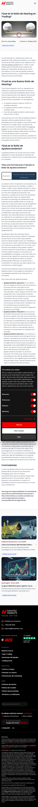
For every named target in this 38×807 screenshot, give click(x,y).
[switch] (33, 400)
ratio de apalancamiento (10, 65)
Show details (28, 419)
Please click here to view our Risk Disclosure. (15, 743)
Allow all (19, 425)
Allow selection (19, 431)
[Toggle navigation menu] (35, 3)
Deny (19, 437)
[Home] (7, 3)
